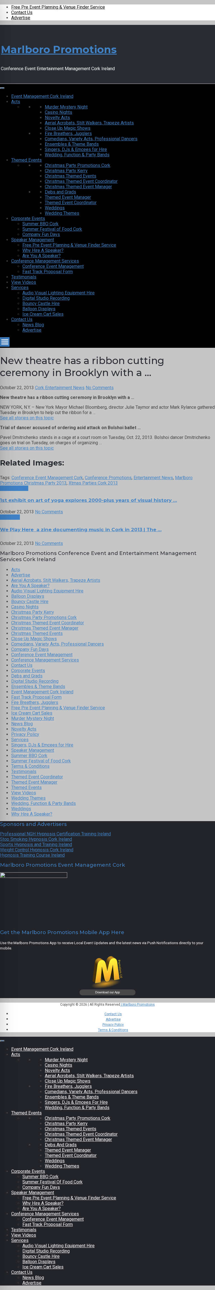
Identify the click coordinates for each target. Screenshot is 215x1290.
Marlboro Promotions (59, 49)
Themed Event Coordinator (71, 202)
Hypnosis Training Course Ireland (32, 855)
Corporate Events (28, 218)
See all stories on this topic (27, 417)
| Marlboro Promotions (137, 1005)
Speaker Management (32, 239)
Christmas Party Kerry (66, 170)
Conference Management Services (45, 261)
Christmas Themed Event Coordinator (81, 181)
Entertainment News (153, 477)
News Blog (33, 324)
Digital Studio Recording (46, 298)
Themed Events (26, 160)
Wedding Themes (62, 213)
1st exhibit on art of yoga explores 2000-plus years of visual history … (88, 500)
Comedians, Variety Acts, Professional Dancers (91, 138)
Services (20, 287)
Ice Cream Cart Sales (43, 314)
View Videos (23, 282)
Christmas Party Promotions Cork (77, 165)
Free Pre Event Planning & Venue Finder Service (58, 7)
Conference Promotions (108, 477)
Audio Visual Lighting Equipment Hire (58, 293)
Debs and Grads (60, 192)
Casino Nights (58, 112)
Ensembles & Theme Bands (72, 144)
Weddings (55, 208)
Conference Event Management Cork (47, 477)
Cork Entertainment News (60, 387)
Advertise (20, 17)
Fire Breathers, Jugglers (68, 133)
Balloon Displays (38, 308)
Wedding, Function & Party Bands (77, 154)
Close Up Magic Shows (67, 128)
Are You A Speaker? (41, 255)
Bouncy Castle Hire (41, 303)
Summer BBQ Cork (40, 223)
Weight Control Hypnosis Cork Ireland (36, 849)
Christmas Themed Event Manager (78, 186)
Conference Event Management (53, 266)
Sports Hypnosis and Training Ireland (36, 844)
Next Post (10, 517)
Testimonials (23, 277)
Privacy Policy (25, 734)
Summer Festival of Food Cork (52, 229)
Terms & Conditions (30, 766)
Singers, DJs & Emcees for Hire (76, 149)
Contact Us (21, 12)
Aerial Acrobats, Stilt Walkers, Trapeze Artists (89, 123)
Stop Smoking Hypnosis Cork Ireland (36, 839)
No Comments (100, 387)
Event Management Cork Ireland (42, 96)
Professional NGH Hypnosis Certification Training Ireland (55, 834)
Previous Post (14, 488)
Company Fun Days (41, 234)
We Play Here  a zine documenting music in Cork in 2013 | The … (81, 529)
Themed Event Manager (68, 197)
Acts (15, 101)
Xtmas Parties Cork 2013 (93, 483)
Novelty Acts (57, 117)
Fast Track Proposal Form (47, 271)
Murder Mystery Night (66, 107)
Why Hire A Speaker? (43, 250)
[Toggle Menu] (2, 88)
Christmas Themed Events (70, 176)
